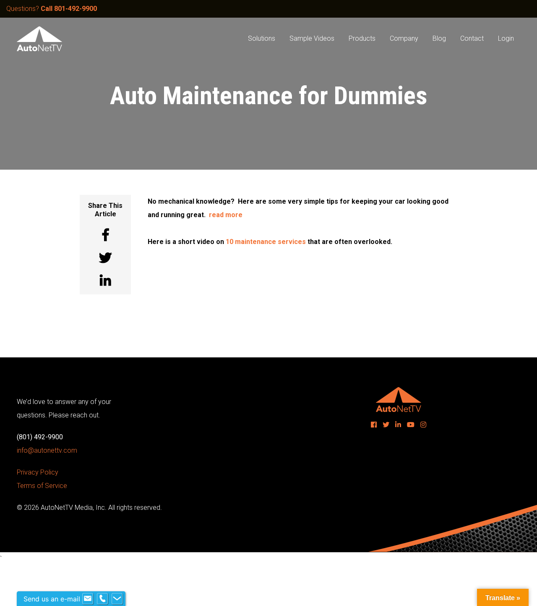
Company (404, 38)
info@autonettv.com (47, 450)
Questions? (51, 9)
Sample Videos (311, 38)
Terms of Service (42, 486)
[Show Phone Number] (102, 599)
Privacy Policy (37, 472)
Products (362, 38)
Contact (472, 38)
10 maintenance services (266, 242)
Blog (439, 38)
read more (225, 215)
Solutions (261, 38)
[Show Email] (87, 599)
